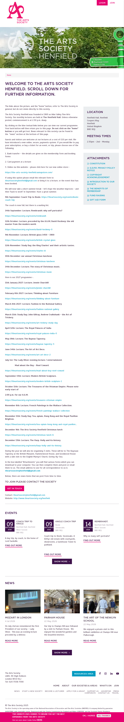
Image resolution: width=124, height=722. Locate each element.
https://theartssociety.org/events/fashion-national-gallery (32, 309)
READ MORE (11, 641)
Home (9, 75)
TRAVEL (115, 693)
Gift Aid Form (98, 200)
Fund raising (97, 195)
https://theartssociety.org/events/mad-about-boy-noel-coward (34, 370)
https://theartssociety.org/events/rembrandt (25, 216)
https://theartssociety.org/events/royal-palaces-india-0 (31, 333)
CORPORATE (90, 693)
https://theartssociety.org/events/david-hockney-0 (28, 229)
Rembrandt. (101, 521)
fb (100, 673)
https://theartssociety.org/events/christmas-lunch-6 (29, 435)
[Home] (18, 11)
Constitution (97, 163)
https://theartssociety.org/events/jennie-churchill (27, 288)
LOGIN (102, 3)
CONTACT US (103, 693)
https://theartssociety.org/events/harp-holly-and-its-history (33, 445)
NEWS (17, 691)
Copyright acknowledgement (98, 176)
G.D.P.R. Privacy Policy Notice (101, 169)
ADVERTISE (106, 691)
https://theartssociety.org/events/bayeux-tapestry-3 (29, 344)
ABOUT (65, 686)
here (39, 720)
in (111, 673)
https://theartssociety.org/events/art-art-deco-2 (28, 354)
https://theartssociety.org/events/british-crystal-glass (30, 240)
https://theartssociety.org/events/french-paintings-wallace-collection (37, 410)
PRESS (116, 691)
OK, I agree (89, 716)
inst (105, 673)
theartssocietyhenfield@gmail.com (21, 180)
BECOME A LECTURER (54, 691)
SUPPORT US (93, 691)
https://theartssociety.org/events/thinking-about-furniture (32, 298)
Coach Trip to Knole (24, 522)
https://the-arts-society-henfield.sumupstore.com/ (28, 172)
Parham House (54, 617)
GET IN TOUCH (14, 488)
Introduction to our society (100, 183)
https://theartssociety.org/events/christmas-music (28, 272)
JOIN (112, 3)
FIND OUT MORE (13, 545)
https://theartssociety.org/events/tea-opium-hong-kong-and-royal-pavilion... (41, 424)
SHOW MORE (60, 561)
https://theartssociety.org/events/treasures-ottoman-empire (33, 400)
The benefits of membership (97, 189)
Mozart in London (18, 617)
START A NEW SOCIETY (32, 691)
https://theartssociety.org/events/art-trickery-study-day (31, 322)
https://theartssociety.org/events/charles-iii (25, 250)
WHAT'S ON (106, 686)
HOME (56, 686)
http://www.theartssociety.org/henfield (32, 498)
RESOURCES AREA (83, 674)
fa (117, 673)
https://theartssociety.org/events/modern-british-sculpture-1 (33, 381)
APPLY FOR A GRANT (75, 691)
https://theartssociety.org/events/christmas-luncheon (30, 261)
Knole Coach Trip (65, 521)
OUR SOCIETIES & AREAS (84, 686)
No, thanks (104, 716)
